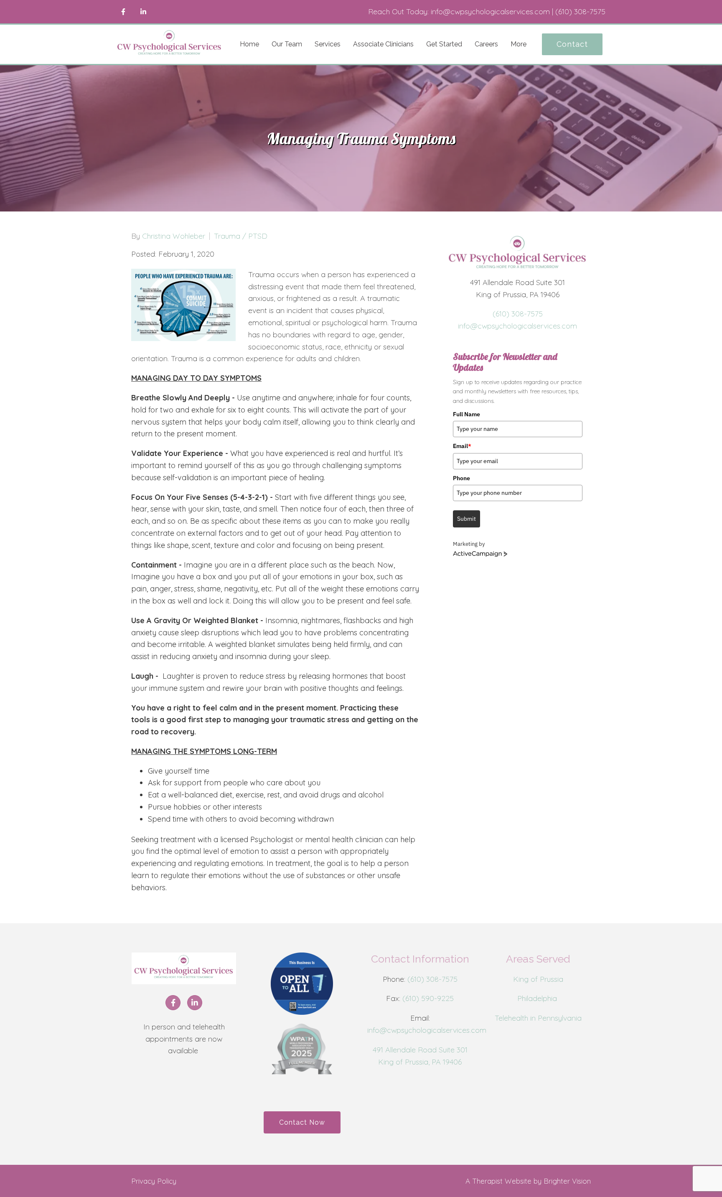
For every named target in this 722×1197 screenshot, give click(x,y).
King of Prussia (538, 979)
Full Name (466, 414)
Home (249, 44)
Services (328, 44)
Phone (461, 478)
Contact (572, 44)
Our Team (287, 44)
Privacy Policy (153, 1181)
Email (462, 446)
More (518, 44)
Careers (486, 44)
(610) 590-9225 (428, 998)
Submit (466, 518)
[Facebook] (123, 11)
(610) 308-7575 (518, 313)
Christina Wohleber (173, 236)
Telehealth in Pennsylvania (538, 1018)
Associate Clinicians (383, 44)
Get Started (444, 44)
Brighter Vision (567, 1181)
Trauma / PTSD (240, 236)
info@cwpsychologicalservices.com (517, 326)
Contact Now (302, 1122)
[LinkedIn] (143, 11)
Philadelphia (538, 998)
